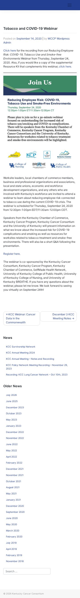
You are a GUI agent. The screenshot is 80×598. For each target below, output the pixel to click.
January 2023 (13, 425)
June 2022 (12, 444)
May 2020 (11, 524)
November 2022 (15, 438)
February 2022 (14, 462)
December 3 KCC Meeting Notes (63, 316)
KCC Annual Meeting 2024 (20, 352)
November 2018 (15, 561)
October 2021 (13, 481)
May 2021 (11, 493)
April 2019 (11, 549)
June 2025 (12, 401)
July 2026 (11, 395)
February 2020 (14, 536)
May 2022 (11, 450)
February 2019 (14, 555)
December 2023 (15, 407)
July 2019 (11, 542)
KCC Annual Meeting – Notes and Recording (30, 358)
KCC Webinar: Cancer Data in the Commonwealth (20, 318)
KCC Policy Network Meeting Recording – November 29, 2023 (37, 367)
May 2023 (11, 419)
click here (65, 66)
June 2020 (12, 518)
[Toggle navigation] (69, 5)
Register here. (11, 253)
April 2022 (11, 456)
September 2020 (15, 512)
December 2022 (15, 432)
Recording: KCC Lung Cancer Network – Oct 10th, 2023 (37, 374)
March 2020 (12, 530)
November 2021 (15, 475)
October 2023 (14, 413)
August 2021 (13, 487)
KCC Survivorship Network (20, 346)
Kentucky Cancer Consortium (28, 593)
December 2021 (15, 469)
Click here (9, 50)
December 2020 (15, 506)
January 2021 (13, 499)
